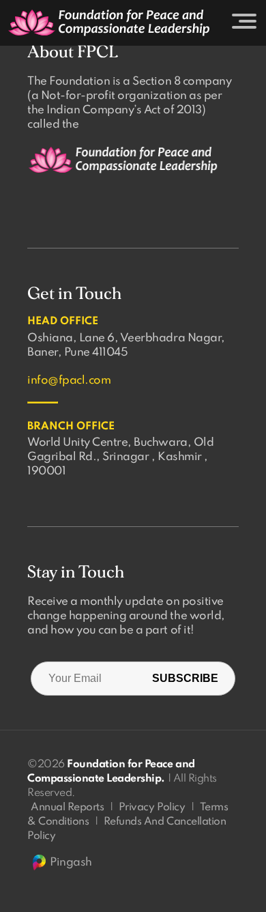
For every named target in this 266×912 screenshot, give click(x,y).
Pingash (71, 862)
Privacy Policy (152, 807)
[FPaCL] (109, 22)
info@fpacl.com (68, 380)
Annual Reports (67, 807)
